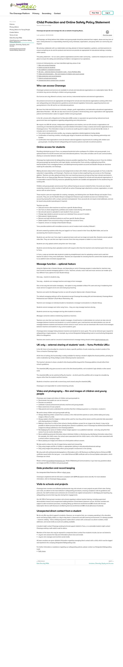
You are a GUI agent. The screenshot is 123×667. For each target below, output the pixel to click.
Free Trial (95, 13)
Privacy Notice (14, 27)
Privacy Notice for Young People (20, 30)
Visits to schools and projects (47, 78)
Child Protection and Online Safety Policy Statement (21, 41)
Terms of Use (14, 35)
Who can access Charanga (46, 65)
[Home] (23, 6)
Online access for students (46, 67)
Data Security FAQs (16, 38)
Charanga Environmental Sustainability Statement (17, 49)
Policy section (61, 479)
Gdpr (49, 25)
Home (38, 25)
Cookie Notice (14, 32)
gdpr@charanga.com (101, 340)
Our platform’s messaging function (49, 70)
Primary (35, 13)
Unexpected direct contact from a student (51, 80)
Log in (108, 13)
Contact (57, 13)
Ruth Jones (66, 472)
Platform (20, 13)
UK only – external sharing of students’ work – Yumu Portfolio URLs (59, 72)
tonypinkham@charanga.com (55, 461)
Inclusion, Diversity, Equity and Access (19, 45)
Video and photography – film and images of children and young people (61, 74)
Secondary (46, 13)
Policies (12, 24)
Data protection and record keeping (49, 76)
